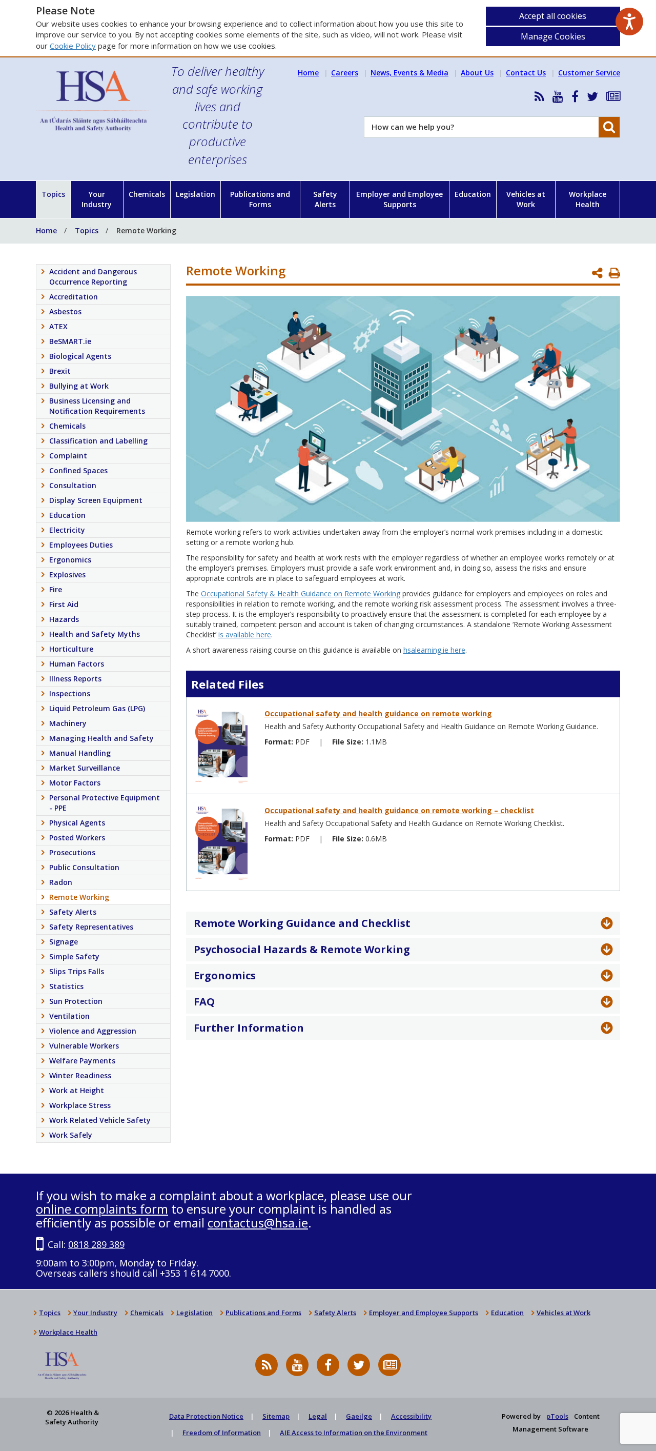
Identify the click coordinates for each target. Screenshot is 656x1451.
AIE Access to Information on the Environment (353, 1432)
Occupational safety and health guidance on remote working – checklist (399, 810)
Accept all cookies (552, 16)
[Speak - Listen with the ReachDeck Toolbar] (629, 21)
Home (308, 72)
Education (473, 194)
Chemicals (147, 194)
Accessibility (411, 1416)
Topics (53, 194)
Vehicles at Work (525, 199)
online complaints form (102, 1208)
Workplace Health (587, 199)
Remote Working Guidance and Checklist (302, 923)
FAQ (204, 1002)
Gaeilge (359, 1416)
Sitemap (276, 1416)
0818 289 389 (96, 1244)
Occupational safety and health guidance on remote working (378, 713)
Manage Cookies (553, 36)
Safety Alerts (325, 199)
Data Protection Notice (206, 1416)
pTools (557, 1416)
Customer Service (589, 72)
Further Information (249, 1028)
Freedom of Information (221, 1432)
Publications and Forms (260, 199)
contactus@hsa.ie (258, 1222)
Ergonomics (225, 975)
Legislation (195, 194)
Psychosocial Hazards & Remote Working (302, 949)
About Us (477, 72)
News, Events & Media (409, 72)
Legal (318, 1416)
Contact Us (526, 72)
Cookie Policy (73, 46)
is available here (244, 634)
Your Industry (96, 199)
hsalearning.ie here (434, 650)
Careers (344, 72)
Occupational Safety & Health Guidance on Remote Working (300, 593)
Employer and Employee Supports (399, 199)
